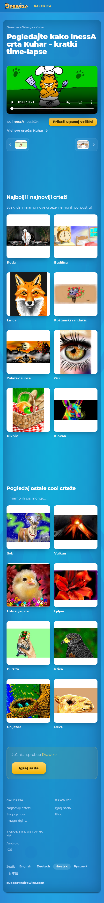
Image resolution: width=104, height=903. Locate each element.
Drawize (13, 27)
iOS (9, 849)
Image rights (17, 820)
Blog (58, 814)
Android (13, 843)
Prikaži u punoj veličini (73, 122)
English (25, 866)
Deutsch (43, 866)
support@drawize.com (25, 883)
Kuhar (40, 27)
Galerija (27, 27)
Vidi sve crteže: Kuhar (25, 130)
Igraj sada (29, 768)
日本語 (13, 873)
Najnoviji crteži (19, 808)
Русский (81, 866)
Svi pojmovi (16, 814)
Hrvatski (61, 866)
